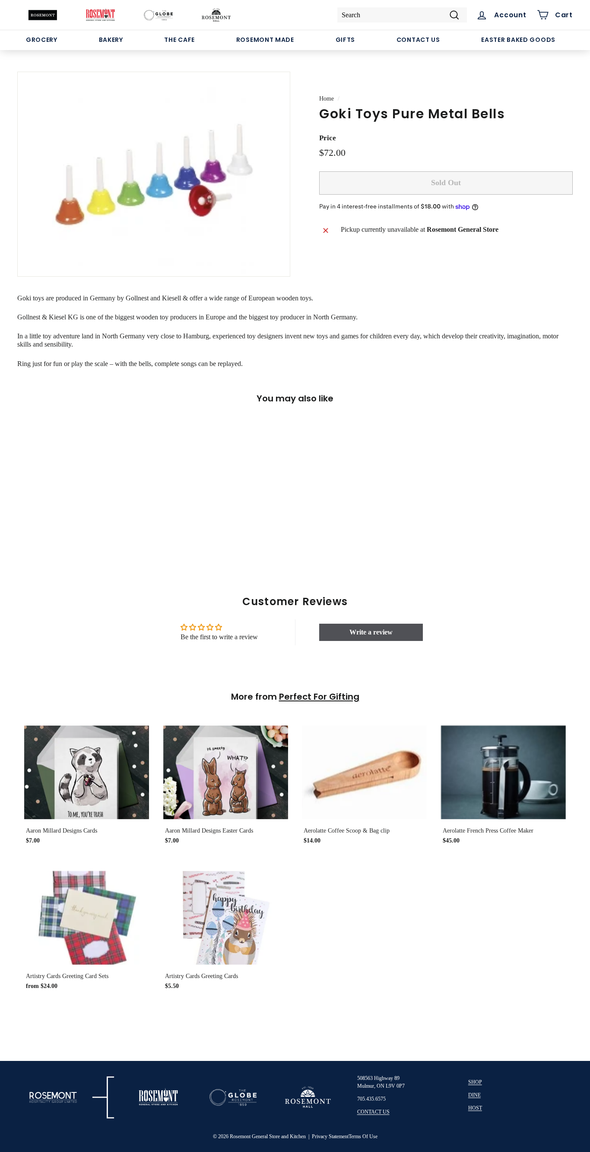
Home (326, 98)
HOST (475, 1108)
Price (327, 138)
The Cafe (179, 39)
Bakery (111, 39)
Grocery (41, 39)
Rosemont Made (265, 39)
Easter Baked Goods (518, 39)
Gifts (345, 39)
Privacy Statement (330, 1136)
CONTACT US (373, 1112)
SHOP (475, 1082)
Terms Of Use (363, 1136)
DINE (474, 1095)
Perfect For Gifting (319, 697)
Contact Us (418, 39)
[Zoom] (154, 174)
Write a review (371, 632)
